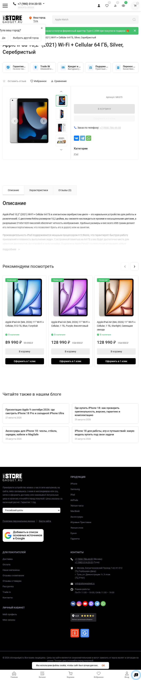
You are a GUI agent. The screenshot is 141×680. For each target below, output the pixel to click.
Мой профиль (10, 614)
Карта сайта (45, 521)
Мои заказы (9, 620)
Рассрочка (8, 586)
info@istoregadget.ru (85, 583)
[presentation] (14, 120)
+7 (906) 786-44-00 (84, 559)
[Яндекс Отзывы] (74, 633)
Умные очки (76, 527)
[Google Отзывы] (84, 633)
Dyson (73, 533)
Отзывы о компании (13, 575)
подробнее (10, 249)
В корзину (24, 351)
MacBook (75, 511)
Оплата (6, 564)
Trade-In (7, 592)
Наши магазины (11, 570)
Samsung (75, 489)
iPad (76, 154)
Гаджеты (75, 538)
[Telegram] (82, 138)
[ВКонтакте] (76, 138)
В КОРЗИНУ (104, 109)
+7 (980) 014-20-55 (29, 3)
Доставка (8, 559)
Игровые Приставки (80, 522)
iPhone (73, 483)
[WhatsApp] (88, 138)
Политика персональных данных (19, 521)
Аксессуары (76, 516)
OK (103, 665)
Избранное (40, 81)
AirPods (74, 500)
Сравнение (60, 81)
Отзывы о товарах (12, 581)
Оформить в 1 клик (104, 118)
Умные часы (77, 505)
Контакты (8, 597)
